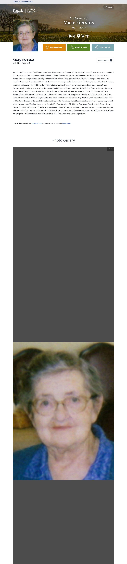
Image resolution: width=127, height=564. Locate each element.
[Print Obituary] (87, 35)
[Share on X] (74, 35)
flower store (66, 123)
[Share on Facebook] (70, 35)
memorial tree (37, 123)
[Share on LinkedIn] (78, 35)
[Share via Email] (83, 35)
